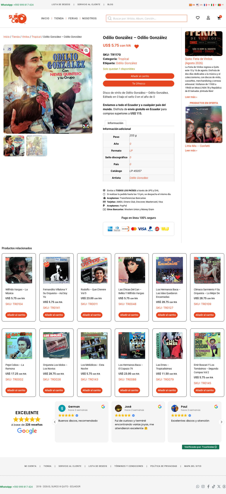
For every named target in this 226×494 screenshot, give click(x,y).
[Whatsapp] (198, 486)
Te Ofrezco (138, 83)
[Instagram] (203, 486)
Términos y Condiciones (128, 466)
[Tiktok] (213, 486)
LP (131, 150)
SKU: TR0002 (15, 372)
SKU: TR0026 (55, 372)
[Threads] (224, 486)
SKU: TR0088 (130, 372)
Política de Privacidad (163, 466)
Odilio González (126, 63)
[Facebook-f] (208, 486)
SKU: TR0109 (207, 297)
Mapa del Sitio (192, 466)
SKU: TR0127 (168, 298)
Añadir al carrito (140, 76)
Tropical (36, 36)
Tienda (59, 18)
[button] (86, 50)
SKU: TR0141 (55, 298)
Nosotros (89, 18)
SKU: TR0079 (166, 372)
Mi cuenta (30, 466)
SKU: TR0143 (92, 372)
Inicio (45, 18)
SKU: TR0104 (16, 297)
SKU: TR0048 (131, 297)
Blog (110, 4)
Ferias (73, 18)
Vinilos (25, 36)
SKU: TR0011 (93, 297)
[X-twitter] (219, 486)
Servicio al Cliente (89, 4)
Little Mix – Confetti (197, 146)
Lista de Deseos (61, 4)
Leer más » (191, 97)
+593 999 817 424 (17, 4)
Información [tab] (115, 123)
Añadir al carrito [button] (16, 314)
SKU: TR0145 (206, 374)
